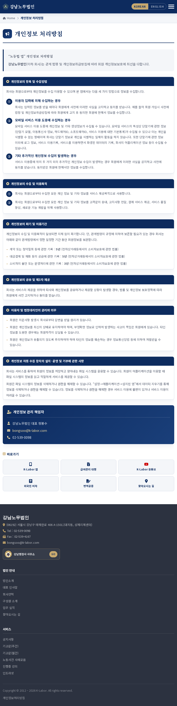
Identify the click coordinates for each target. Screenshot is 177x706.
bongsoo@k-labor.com (29, 430)
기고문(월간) (10, 653)
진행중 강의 (10, 666)
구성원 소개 (10, 601)
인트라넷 (8, 673)
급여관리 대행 (88, 469)
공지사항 (8, 639)
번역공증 (88, 486)
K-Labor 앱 (31, 469)
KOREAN (140, 6)
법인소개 (8, 580)
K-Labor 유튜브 (146, 469)
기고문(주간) (10, 646)
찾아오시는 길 (146, 486)
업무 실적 (9, 607)
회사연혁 (8, 594)
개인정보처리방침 (14, 698)
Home (10, 18)
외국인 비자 (30, 486)
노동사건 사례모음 (14, 659)
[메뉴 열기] (171, 7)
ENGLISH (157, 6)
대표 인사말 (10, 587)
